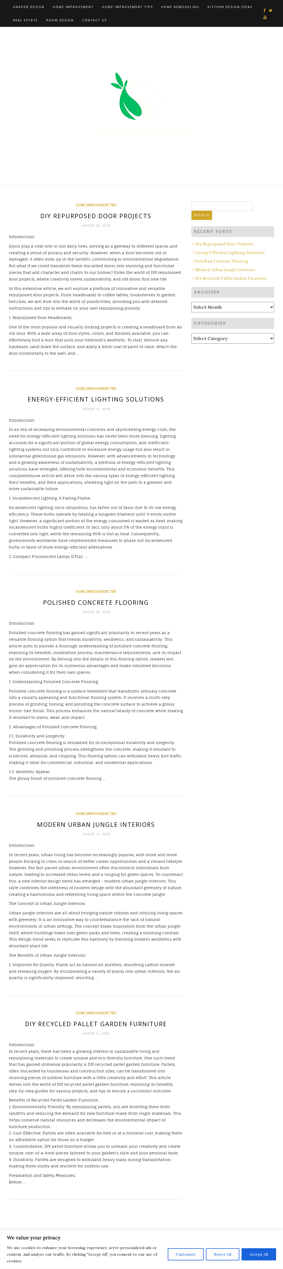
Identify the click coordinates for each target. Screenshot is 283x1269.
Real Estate (25, 20)
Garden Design (28, 7)
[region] (141, 1249)
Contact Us (94, 20)
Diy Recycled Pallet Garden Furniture (96, 1024)
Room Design (60, 20)
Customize (186, 1254)
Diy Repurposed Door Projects (95, 216)
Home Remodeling (180, 7)
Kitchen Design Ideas (230, 7)
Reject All (222, 1254)
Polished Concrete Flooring (96, 602)
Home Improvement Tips (127, 7)
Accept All (259, 1254)
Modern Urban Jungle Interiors (96, 824)
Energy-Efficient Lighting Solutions (96, 399)
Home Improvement (73, 7)
